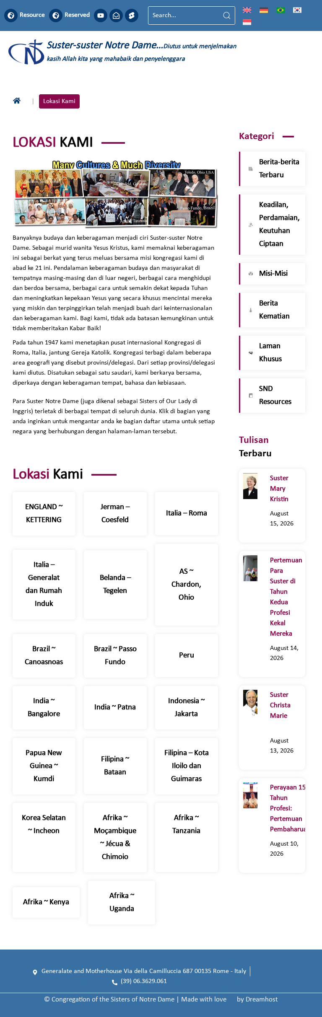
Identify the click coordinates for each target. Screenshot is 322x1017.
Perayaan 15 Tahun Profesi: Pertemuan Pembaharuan (290, 808)
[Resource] (11, 15)
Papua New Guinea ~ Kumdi (44, 766)
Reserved (77, 15)
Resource (32, 15)
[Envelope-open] (116, 15)
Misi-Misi (273, 274)
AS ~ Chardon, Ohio (186, 585)
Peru (186, 656)
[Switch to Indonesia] (247, 22)
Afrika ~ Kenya (46, 902)
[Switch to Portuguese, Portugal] (280, 10)
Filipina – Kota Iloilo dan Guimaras (186, 766)
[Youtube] (100, 15)
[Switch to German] (263, 10)
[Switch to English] (247, 10)
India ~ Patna (115, 708)
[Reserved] (55, 15)
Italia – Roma (186, 514)
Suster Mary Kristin (281, 489)
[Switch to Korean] (297, 10)
